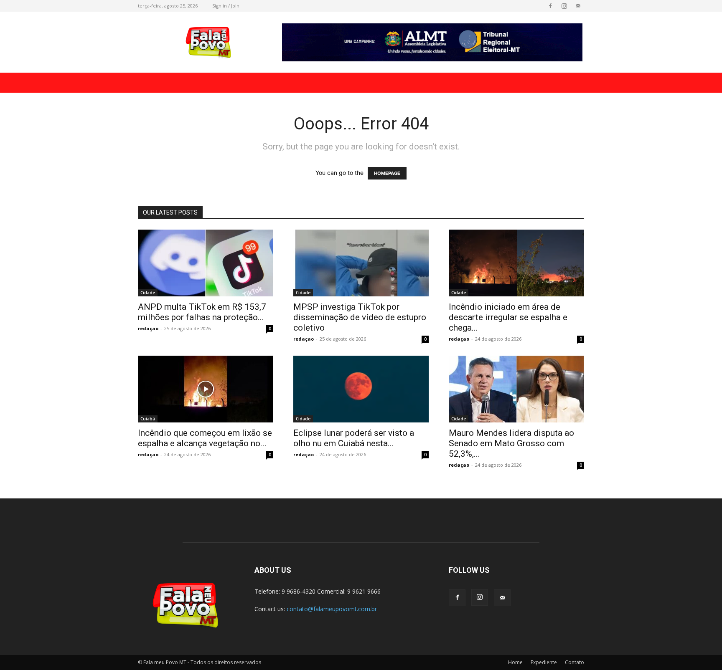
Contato (574, 662)
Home (515, 662)
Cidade (147, 293)
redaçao (148, 328)
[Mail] (578, 6)
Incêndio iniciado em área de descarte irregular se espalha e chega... (508, 317)
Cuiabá (147, 419)
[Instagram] (564, 6)
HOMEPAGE (387, 173)
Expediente (544, 662)
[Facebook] (550, 6)
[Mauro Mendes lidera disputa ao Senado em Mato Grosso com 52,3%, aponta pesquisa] (516, 389)
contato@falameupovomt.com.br (332, 609)
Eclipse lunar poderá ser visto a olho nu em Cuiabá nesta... (353, 438)
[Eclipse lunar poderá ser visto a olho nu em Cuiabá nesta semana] (361, 389)
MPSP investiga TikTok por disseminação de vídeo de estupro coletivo (359, 317)
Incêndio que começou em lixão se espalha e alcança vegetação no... (205, 438)
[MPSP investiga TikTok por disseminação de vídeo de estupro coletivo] (361, 263)
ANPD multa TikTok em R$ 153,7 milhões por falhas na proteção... (202, 312)
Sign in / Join (225, 6)
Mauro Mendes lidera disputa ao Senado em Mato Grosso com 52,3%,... (511, 443)
